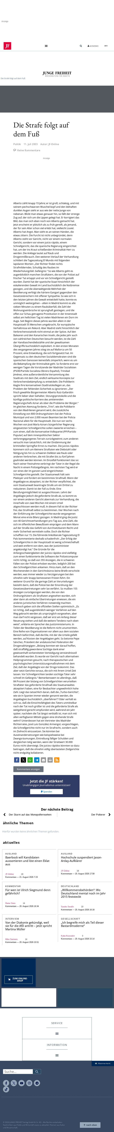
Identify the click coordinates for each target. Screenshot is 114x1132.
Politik (17, 144)
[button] (46, 46)
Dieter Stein (10, 903)
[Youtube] (21, 1083)
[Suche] (37, 1071)
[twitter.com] (14, 1083)
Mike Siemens (11, 939)
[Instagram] (29, 1083)
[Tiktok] (6, 1089)
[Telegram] (37, 1083)
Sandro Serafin (67, 907)
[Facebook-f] (6, 1083)
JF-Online (9, 874)
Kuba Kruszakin (68, 936)
